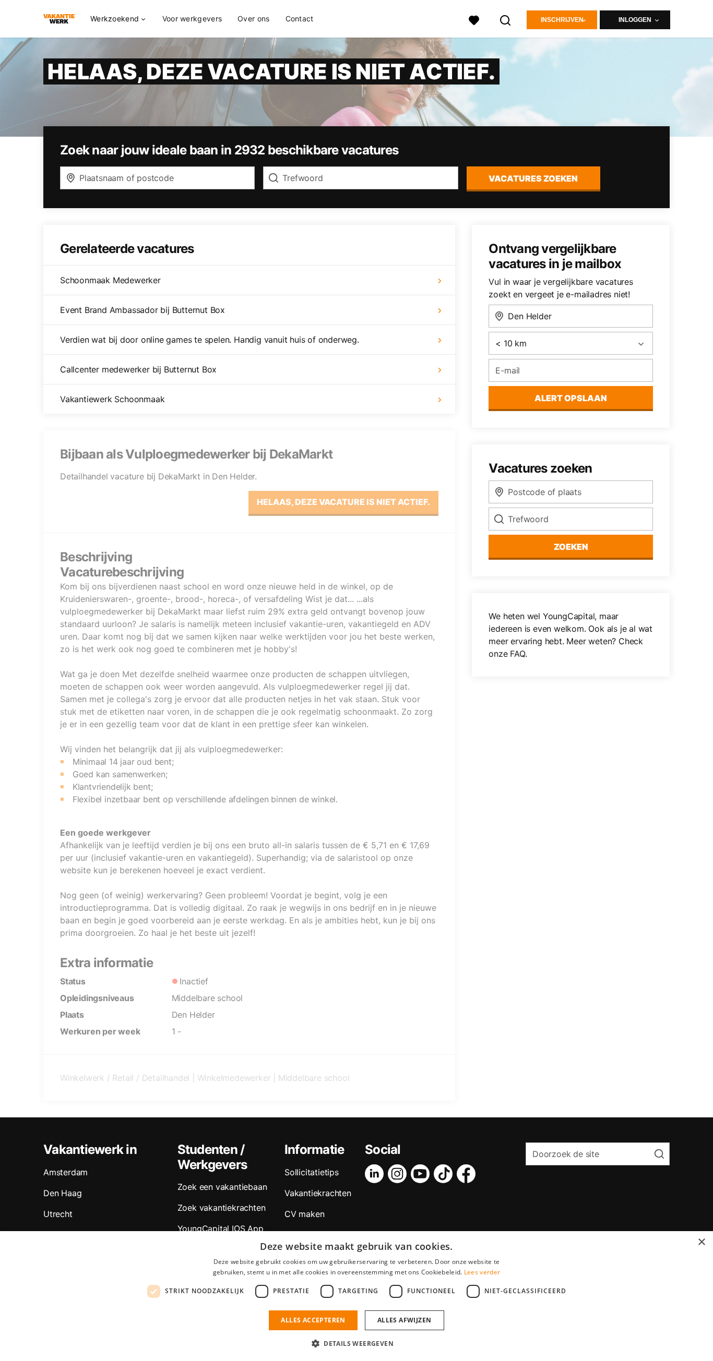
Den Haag (62, 1193)
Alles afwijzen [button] (404, 1320)
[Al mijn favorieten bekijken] (474, 19)
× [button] (701, 1242)
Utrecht (58, 1214)
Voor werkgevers (192, 18)
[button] (356, 1343)
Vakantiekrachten (317, 1193)
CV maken (304, 1214)
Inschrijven (562, 19)
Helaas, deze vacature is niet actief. (343, 502)
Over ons (253, 18)
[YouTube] (422, 1173)
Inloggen (635, 19)
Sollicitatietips (311, 1172)
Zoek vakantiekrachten (221, 1207)
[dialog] (356, 1296)
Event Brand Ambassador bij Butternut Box (142, 310)
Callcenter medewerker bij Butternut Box (138, 369)
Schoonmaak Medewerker (110, 280)
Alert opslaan (570, 398)
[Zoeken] (505, 19)
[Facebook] (468, 1173)
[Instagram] (399, 1173)
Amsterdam (65, 1172)
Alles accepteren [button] (313, 1320)
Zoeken (571, 546)
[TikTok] (445, 1173)
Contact (300, 18)
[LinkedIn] (376, 1173)
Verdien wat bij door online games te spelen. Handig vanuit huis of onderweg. (209, 339)
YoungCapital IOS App (220, 1228)
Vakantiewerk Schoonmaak (112, 399)
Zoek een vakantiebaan (222, 1187)
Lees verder (482, 1272)
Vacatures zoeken (533, 178)
